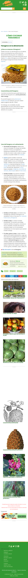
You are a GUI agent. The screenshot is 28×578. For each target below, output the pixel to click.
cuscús (21, 167)
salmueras (6, 164)
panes (5, 167)
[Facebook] (9, 546)
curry (6, 58)
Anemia (5, 559)
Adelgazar (6, 552)
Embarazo (6, 561)
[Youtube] (11, 546)
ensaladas (21, 154)
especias (3, 61)
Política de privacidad (18, 574)
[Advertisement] (14, 22)
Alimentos (6, 31)
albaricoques (12, 170)
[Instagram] (16, 546)
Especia (6, 157)
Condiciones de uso (9, 574)
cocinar (6, 271)
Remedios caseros (8, 557)
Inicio (2, 31)
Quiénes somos (7, 565)
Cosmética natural (8, 553)
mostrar (9, 42)
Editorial (18, 261)
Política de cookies (14, 575)
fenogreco (12, 271)
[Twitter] (13, 546)
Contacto (6, 563)
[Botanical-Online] (8, 3)
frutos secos (23, 170)
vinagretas (15, 169)
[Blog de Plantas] (18, 546)
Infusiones (6, 556)
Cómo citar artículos (8, 566)
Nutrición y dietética (8, 550)
